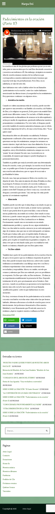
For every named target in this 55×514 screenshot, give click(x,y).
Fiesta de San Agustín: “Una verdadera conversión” (23, 382)
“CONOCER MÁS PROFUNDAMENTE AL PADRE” (22, 404)
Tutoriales (6, 491)
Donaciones (7, 459)
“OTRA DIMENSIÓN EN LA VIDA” (16, 408)
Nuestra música (9, 467)
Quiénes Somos (9, 487)
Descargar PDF (9, 315)
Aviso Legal (7, 452)
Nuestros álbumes (10, 471)
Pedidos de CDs (9, 479)
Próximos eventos (10, 483)
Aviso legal (27, 509)
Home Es (6, 463)
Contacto (6, 455)
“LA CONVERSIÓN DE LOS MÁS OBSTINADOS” (22, 393)
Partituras (6, 475)
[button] (11, 320)
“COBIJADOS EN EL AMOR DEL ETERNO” (19, 378)
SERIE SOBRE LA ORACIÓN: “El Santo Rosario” (21, 389)
